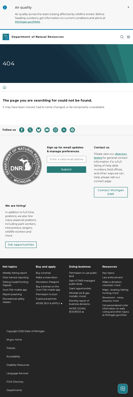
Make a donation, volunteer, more (112, 284)
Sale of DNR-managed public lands (82, 282)
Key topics (108, 272)
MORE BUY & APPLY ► (49, 303)
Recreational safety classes (13, 300)
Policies (10, 348)
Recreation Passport (47, 282)
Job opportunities (21, 244)
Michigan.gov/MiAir (27, 21)
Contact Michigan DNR (111, 192)
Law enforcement (112, 277)
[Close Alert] (128, 7)
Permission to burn (46, 294)
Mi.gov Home (14, 339)
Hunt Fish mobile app (15, 289)
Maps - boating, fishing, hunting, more (115, 291)
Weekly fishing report (15, 272)
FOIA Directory (15, 381)
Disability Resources (17, 364)
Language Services (17, 373)
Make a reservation (46, 277)
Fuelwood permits (46, 298)
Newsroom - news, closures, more (113, 299)
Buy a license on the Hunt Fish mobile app (48, 288)
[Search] (122, 37)
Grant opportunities (80, 288)
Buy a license (43, 272)
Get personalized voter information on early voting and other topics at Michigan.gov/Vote (115, 310)
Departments (14, 390)
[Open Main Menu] (128, 37)
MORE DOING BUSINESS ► (77, 310)
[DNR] (4, 87)
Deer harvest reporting (16, 277)
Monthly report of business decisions (79, 302)
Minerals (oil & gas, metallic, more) (79, 295)
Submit (66, 169)
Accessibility (13, 356)
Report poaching (12, 294)
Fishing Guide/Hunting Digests (15, 284)
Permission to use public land (83, 274)
